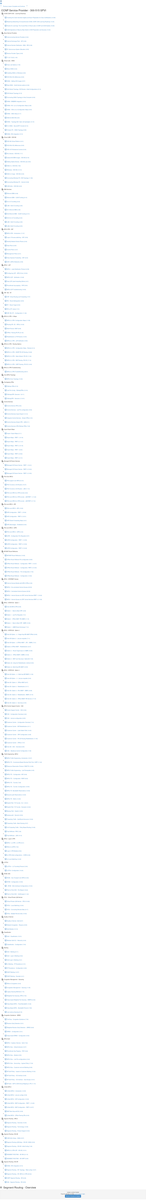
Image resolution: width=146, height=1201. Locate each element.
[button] (1, 1)
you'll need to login (80, 1194)
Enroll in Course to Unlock (73, 1196)
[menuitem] (1, 4)
